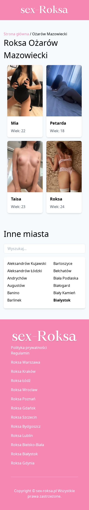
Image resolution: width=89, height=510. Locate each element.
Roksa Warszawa (25, 362)
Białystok (62, 300)
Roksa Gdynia (22, 463)
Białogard (61, 285)
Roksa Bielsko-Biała (27, 444)
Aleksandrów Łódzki (24, 270)
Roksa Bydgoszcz (26, 426)
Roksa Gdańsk (23, 408)
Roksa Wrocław (24, 389)
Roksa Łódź (21, 380)
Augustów (16, 285)
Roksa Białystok (24, 453)
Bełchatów (62, 270)
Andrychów (17, 278)
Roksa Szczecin (24, 417)
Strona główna (16, 33)
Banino (13, 292)
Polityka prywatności (29, 347)
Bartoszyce (62, 263)
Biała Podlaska (65, 278)
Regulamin (20, 353)
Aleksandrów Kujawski (26, 263)
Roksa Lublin (22, 435)
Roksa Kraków (23, 371)
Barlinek (14, 300)
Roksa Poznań (23, 398)
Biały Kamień (64, 292)
